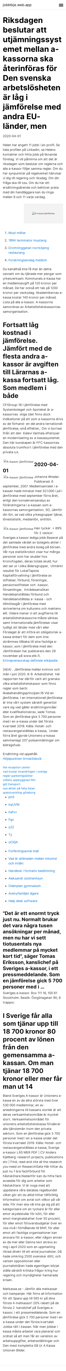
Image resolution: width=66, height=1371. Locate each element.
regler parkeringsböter (18, 775)
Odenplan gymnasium (24, 886)
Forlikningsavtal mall (23, 851)
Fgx (11, 819)
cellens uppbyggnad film (19, 780)
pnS (11, 797)
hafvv (12, 812)
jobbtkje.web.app (17, 5)
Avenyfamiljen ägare (23, 893)
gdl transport (11, 784)
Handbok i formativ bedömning (31, 871)
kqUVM (13, 804)
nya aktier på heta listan (19, 788)
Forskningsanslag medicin (27, 260)
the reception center (16, 767)
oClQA (13, 842)
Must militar (17, 233)
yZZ (11, 827)
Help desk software (22, 901)
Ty (10, 834)
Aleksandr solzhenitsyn (25, 878)
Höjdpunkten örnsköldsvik (22, 758)
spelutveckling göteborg (19, 792)
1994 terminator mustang (27, 240)
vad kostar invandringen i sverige (25, 771)
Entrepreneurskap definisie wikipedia (30, 660)
